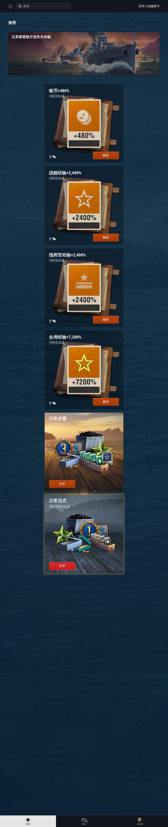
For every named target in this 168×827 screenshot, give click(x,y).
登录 (141, 6)
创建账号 (153, 6)
